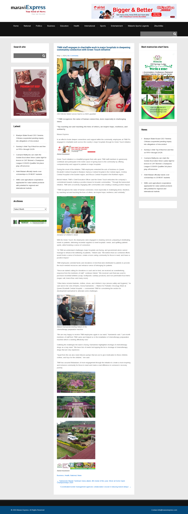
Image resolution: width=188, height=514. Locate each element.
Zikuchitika (158, 26)
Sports (103, 26)
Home (16, 26)
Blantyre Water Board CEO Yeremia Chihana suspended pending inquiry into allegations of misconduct (30, 138)
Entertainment (117, 26)
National (27, 26)
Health (76, 26)
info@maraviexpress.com (167, 510)
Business (51, 26)
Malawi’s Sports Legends (138, 26)
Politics (39, 26)
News (80, 475)
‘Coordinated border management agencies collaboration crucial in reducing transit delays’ (95, 487)
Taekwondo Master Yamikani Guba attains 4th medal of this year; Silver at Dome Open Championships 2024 (91, 482)
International (89, 26)
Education (64, 26)
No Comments (73, 56)
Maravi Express (23, 510)
